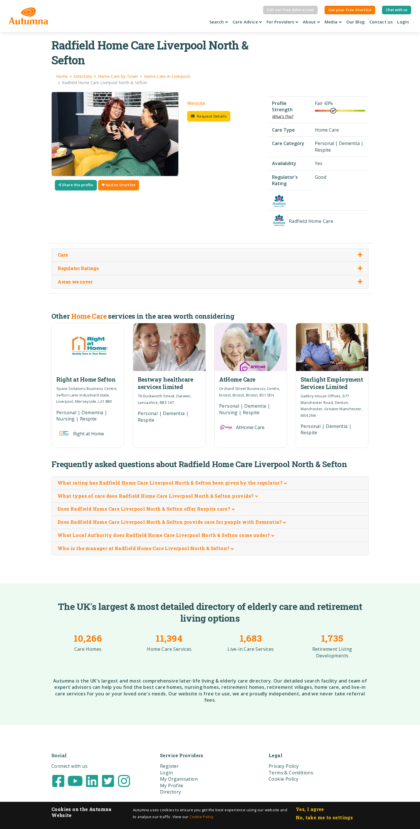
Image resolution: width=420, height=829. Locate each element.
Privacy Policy (284, 766)
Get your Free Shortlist (349, 9)
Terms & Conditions (291, 772)
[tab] (210, 483)
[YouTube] (75, 780)
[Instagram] (124, 780)
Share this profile (77, 184)
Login (403, 22)
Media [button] (332, 22)
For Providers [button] (281, 22)
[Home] (28, 16)
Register (169, 766)
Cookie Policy (201, 816)
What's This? (282, 116)
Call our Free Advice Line (290, 9)
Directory (170, 792)
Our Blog (355, 22)
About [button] (310, 22)
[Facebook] (58, 780)
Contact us (381, 22)
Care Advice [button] (246, 22)
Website (196, 103)
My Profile (171, 785)
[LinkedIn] (92, 780)
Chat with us (396, 9)
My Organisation (179, 779)
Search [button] (217, 22)
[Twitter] (108, 780)
